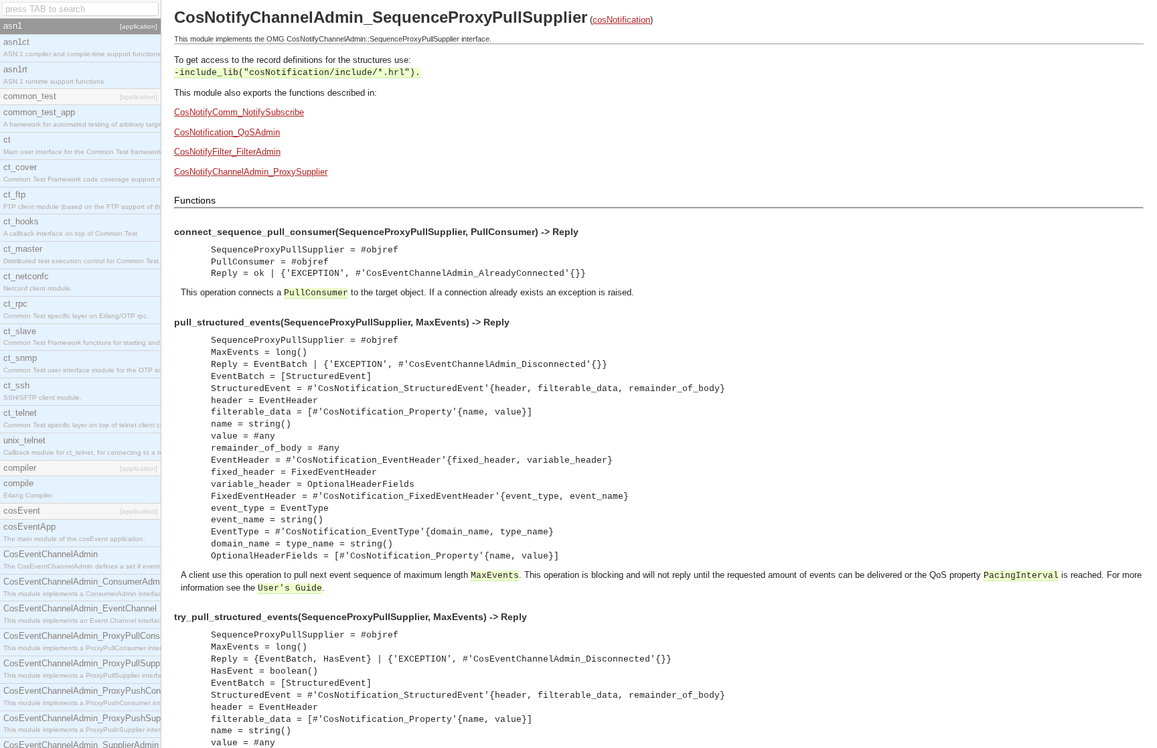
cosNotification (621, 20)
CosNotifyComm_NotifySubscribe (239, 112)
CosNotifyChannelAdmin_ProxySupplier (250, 172)
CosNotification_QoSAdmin (227, 132)
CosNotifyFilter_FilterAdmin (227, 152)
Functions (195, 200)
